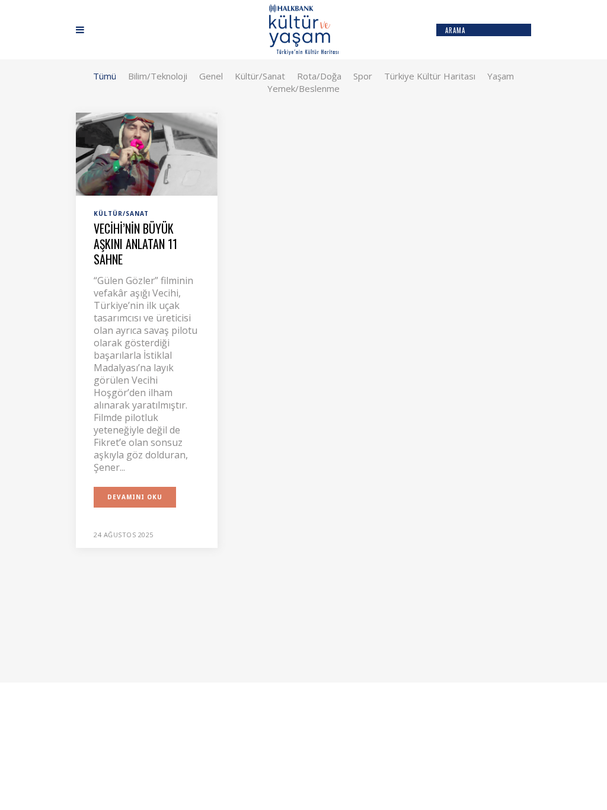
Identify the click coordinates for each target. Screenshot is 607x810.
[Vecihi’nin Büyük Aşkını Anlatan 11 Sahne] (147, 153)
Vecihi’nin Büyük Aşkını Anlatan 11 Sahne (135, 243)
